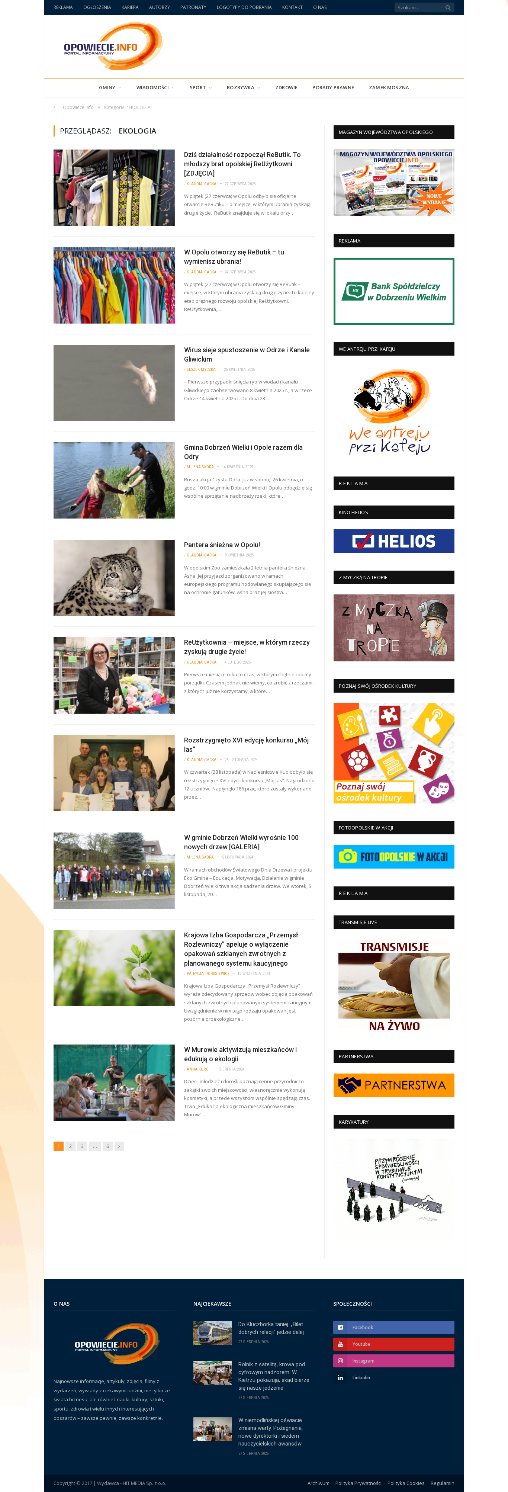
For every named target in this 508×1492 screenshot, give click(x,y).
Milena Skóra (200, 467)
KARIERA (130, 7)
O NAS (320, 7)
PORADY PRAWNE (333, 87)
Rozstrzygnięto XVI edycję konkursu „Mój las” (246, 744)
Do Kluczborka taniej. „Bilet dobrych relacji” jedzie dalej (271, 1328)
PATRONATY (193, 7)
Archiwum (318, 1483)
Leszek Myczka (201, 369)
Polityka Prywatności (358, 1483)
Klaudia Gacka (201, 184)
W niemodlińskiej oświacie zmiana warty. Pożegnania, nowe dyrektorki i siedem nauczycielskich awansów (270, 1432)
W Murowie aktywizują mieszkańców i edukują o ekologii (240, 1054)
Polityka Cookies (406, 1483)
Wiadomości (152, 87)
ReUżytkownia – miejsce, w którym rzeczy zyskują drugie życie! (247, 646)
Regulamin (442, 1483)
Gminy (107, 87)
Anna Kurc (197, 1069)
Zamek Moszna (389, 87)
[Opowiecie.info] (110, 44)
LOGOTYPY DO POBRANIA (244, 7)
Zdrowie (286, 87)
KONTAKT (292, 7)
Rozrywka (240, 87)
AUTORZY (159, 7)
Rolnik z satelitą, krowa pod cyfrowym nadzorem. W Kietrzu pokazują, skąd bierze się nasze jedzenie (273, 1376)
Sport (198, 87)
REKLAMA (63, 7)
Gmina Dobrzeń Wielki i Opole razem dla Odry (243, 452)
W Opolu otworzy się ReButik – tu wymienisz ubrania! (234, 256)
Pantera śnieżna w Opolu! (222, 545)
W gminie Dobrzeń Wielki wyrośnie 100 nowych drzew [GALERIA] (241, 842)
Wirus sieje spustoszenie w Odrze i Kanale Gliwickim (247, 354)
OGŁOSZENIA (97, 7)
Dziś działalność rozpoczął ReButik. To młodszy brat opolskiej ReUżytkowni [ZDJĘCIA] (242, 164)
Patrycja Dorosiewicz (208, 973)
